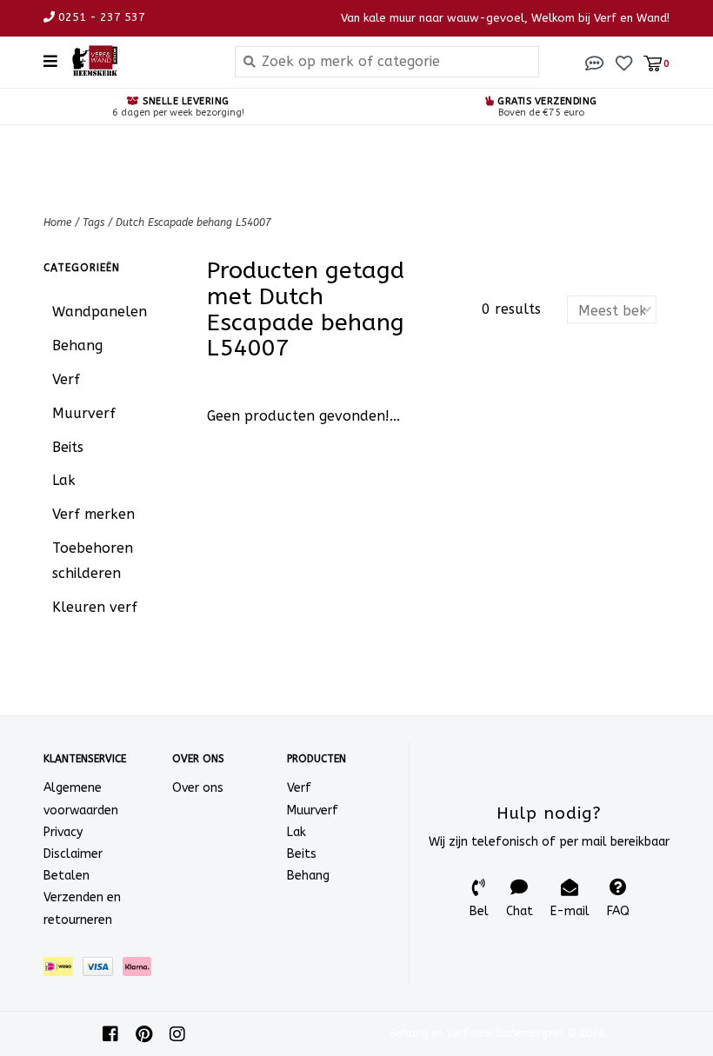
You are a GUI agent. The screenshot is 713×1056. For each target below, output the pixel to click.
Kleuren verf (94, 607)
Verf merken (93, 514)
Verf (66, 379)
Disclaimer (73, 854)
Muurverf (84, 413)
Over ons (197, 787)
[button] (594, 62)
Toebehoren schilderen (92, 560)
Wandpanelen (99, 311)
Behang (77, 345)
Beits (67, 447)
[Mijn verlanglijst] (624, 62)
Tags (93, 222)
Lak (64, 480)
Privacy (63, 832)
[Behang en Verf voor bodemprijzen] (139, 60)
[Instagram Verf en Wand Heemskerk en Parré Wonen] (177, 1034)
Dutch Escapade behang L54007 (193, 222)
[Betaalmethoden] (63, 969)
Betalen (66, 875)
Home (57, 222)
